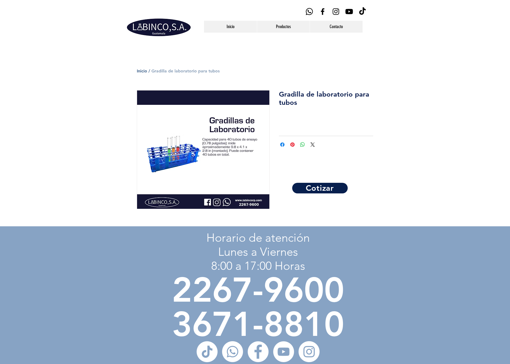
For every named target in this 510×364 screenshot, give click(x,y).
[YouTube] (349, 11)
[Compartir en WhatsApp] (302, 144)
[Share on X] (312, 144)
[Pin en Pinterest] (292, 144)
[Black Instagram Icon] (336, 11)
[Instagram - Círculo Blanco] (309, 351)
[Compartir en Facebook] (282, 144)
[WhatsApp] (309, 11)
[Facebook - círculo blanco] (258, 351)
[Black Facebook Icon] (322, 11)
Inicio (142, 70)
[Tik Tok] (362, 11)
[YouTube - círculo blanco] (283, 351)
